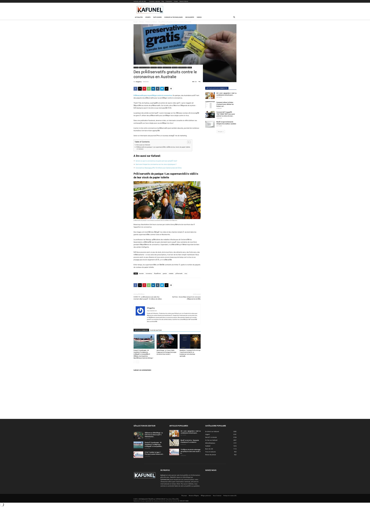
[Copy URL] (166, 89)
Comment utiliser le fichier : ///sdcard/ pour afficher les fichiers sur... (225, 104)
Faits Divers (153, 67)
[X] (140, 89)
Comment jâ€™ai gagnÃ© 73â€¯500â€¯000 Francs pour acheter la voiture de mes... (225, 114)
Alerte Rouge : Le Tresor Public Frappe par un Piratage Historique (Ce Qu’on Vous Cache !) (166, 352)
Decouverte (189, 17)
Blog (163, 1)
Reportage (174, 67)
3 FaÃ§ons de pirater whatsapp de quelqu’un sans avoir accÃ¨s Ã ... (190, 451)
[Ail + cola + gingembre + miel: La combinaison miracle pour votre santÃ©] (210, 95)
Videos (199, 17)
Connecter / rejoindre (154, 1)
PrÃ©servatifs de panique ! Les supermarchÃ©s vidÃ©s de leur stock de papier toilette (163, 147)
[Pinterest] (144, 89)
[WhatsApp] (149, 89)
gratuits (165, 273)
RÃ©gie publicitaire (206, 495)
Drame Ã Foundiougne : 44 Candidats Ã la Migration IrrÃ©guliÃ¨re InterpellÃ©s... (154, 444)
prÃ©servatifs (178, 273)
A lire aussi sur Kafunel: (143, 145)
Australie (141, 273)
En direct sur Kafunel (151, 22)
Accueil (135, 22)
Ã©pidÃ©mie (157, 273)
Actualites (139, 17)
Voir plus (220, 131)
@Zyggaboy (139, 81)
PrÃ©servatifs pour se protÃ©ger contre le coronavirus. (153, 95)
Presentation (169, 1)
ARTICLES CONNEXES (141, 330)
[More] (171, 89)
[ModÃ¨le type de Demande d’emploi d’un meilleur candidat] (210, 124)
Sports (148, 17)
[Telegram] (162, 89)
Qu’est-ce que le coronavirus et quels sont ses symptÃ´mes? (156, 161)
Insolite (159, 67)
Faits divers (157, 17)
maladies (171, 273)
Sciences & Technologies (173, 17)
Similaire (141, 149)
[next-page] (138, 362)
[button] (234, 17)
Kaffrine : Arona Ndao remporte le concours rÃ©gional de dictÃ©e (186, 298)
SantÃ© (189, 67)
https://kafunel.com (152, 310)
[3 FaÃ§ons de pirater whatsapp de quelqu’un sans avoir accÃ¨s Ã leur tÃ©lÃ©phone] (174, 452)
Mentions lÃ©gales (194, 495)
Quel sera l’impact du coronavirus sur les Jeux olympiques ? (156, 164)
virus (186, 273)
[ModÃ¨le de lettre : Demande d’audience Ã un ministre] (174, 442)
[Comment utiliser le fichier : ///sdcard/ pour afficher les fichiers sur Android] (210, 104)
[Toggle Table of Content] (188, 142)
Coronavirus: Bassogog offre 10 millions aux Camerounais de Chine (159, 168)
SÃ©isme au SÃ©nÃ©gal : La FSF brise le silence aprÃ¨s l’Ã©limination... (154, 434)
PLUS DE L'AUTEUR (156, 330)
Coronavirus (149, 273)
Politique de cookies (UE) (229, 495)
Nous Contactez (217, 495)
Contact (176, 1)
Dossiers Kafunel (167, 67)
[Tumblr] (158, 89)
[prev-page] (135, 362)
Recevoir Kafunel (184, 1)
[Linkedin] (153, 89)
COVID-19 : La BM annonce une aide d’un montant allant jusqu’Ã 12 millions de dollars (148, 298)
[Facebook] (135, 89)
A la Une (141, 22)
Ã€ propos (184, 495)
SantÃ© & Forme (182, 67)
